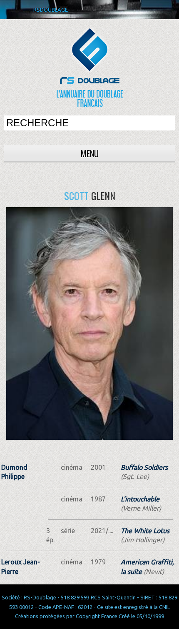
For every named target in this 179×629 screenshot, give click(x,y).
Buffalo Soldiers (144, 467)
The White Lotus (145, 530)
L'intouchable (140, 499)
